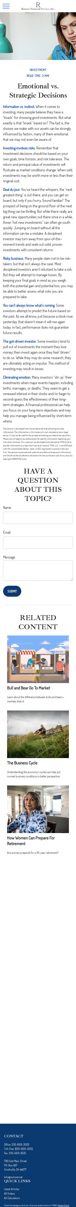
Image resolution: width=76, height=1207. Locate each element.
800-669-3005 (24, 1149)
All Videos (9, 1193)
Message (9, 557)
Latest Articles (11, 1189)
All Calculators (12, 1198)
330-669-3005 (20, 1144)
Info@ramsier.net (13, 1177)
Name (7, 507)
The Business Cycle (22, 762)
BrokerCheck (63, 1205)
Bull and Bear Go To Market (28, 687)
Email (7, 532)
